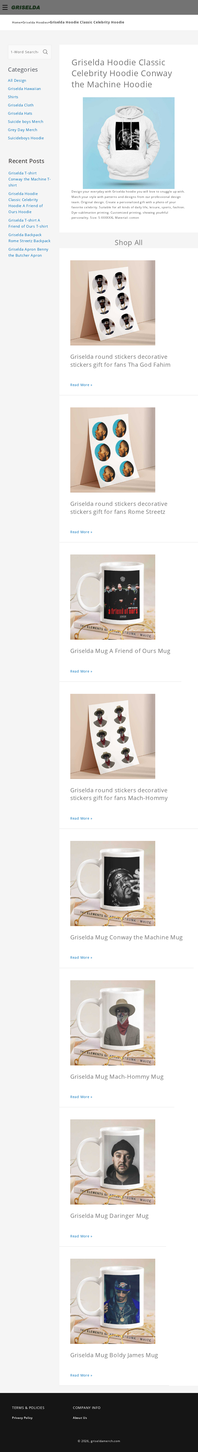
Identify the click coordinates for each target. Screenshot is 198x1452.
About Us (80, 1418)
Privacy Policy (22, 1418)
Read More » (81, 384)
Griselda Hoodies (35, 22)
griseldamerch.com (105, 1441)
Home (16, 22)
